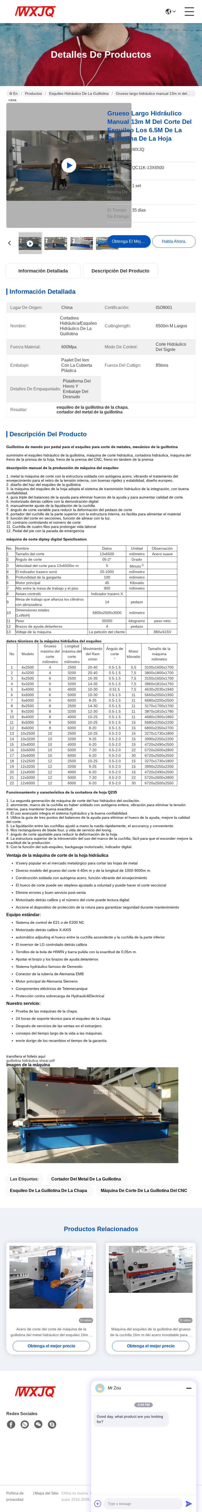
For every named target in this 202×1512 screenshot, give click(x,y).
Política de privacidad (15, 1496)
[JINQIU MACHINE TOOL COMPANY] (35, 11)
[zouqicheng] (52, 1424)
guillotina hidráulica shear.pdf (30, 1060)
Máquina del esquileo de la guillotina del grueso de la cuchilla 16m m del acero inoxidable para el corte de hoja (150, 1332)
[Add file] (98, 1503)
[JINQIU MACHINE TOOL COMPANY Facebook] (11, 1424)
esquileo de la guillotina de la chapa (48, 1190)
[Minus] (189, 1388)
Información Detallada (43, 271)
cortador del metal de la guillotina (86, 1179)
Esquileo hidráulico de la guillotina (79, 93)
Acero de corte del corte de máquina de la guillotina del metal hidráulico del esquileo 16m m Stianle (51, 1332)
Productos (33, 93)
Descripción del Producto (120, 271)
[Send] (189, 1503)
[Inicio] (35, 1398)
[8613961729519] (24, 1424)
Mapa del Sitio (46, 1493)
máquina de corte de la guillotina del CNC (144, 1190)
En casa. (13, 94)
